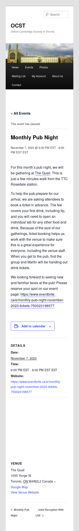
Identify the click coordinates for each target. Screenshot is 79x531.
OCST (18, 25)
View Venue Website (25, 492)
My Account (39, 76)
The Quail (42, 172)
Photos (44, 67)
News (15, 67)
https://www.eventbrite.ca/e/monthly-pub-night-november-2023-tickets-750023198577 (37, 300)
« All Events (21, 113)
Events (29, 67)
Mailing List (18, 76)
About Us (57, 76)
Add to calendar (33, 326)
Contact (16, 85)
